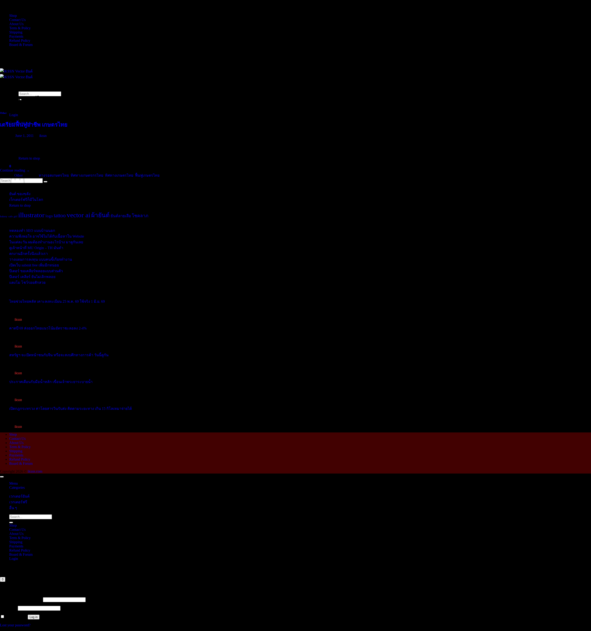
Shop (13, 16)
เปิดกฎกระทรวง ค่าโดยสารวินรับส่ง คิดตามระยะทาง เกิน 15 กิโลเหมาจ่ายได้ (70, 409)
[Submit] (11, 522)
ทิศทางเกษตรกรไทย (87, 175)
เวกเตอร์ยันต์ (19, 496)
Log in (34, 617)
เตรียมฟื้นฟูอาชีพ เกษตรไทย (33, 125)
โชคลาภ (140, 215)
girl (15, 216)
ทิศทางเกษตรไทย (119, 175)
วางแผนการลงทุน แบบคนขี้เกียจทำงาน (40, 259)
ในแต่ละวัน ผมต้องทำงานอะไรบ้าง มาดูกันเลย (46, 242)
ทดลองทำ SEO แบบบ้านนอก (32, 230)
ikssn (43, 136)
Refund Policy (19, 40)
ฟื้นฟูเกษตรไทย (147, 175)
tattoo (60, 215)
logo (49, 216)
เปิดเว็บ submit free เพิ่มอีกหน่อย (34, 265)
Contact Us (17, 20)
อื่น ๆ (13, 508)
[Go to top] (2, 476)
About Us (16, 24)
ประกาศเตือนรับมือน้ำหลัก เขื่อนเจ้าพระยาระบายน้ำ (51, 382)
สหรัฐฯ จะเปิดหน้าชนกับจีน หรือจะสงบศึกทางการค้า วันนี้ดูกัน (59, 355)
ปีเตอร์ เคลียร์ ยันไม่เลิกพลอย (32, 277)
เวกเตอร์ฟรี (18, 502)
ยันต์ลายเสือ (121, 216)
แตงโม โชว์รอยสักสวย (27, 282)
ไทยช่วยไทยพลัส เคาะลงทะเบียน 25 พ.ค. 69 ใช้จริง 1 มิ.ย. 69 (57, 301)
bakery (3, 216)
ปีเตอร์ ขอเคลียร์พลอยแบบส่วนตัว (36, 271)
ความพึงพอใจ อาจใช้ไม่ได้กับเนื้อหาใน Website (46, 236)
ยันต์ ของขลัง (19, 194)
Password (8, 608)
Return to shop (20, 205)
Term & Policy (20, 28)
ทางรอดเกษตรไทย (54, 175)
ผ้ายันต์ (100, 215)
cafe (10, 216)
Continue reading (15, 170)
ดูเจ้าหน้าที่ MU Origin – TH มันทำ (36, 248)
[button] (13, 115)
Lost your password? (15, 625)
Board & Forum (21, 45)
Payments (16, 36)
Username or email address (21, 599)
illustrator (31, 215)
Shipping (15, 32)
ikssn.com (35, 471)
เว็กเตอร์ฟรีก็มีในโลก (26, 200)
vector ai (78, 215)
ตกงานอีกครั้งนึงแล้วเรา (28, 254)
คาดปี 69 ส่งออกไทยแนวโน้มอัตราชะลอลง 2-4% (48, 328)
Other (3, 113)
